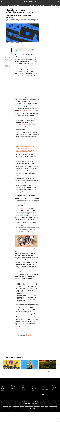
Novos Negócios (45, 389)
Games (2, 386)
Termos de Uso (37, 406)
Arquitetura (24, 385)
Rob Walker (17, 46)
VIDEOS (39, 5)
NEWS (30, 5)
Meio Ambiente (34, 388)
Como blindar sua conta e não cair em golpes (26, 148)
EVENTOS (44, 5)
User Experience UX (25, 391)
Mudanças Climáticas (34, 384)
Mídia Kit (46, 406)
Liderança (13, 388)
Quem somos (5, 406)
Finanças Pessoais (43, 387)
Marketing (23, 389)
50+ (12, 393)
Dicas (53, 389)
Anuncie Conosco (16, 406)
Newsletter (48, 1)
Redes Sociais (3, 393)
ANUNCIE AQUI (54, 1)
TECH (2, 5)
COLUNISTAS (34, 5)
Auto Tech (3, 388)
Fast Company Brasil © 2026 (30, 408)
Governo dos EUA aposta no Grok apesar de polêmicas (47, 371)
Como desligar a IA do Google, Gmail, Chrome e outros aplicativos (8, 59)
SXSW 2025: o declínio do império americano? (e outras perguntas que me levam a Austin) (27, 145)
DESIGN (18, 5)
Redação (22, 406)
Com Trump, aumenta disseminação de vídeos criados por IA (10, 372)
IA (4, 5)
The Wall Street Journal (25, 110)
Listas (53, 391)
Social (43, 1)
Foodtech (33, 393)
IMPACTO (14, 5)
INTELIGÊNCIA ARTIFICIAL (8, 369)
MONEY (8, 5)
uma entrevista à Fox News (23, 208)
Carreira (12, 390)
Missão (10, 406)
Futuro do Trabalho (13, 386)
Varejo (43, 392)
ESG (32, 386)
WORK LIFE (24, 5)
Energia (33, 390)
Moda (23, 387)
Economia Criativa (44, 384)
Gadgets (2, 390)
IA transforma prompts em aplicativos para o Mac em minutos (8, 63)
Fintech (43, 391)
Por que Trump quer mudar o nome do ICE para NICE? (28, 371)
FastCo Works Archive (53, 406)
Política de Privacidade (29, 406)
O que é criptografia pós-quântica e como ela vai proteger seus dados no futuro (26, 151)
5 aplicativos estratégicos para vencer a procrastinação (8, 66)
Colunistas (54, 387)
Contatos (42, 406)
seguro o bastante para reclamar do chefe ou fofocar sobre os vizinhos (26, 124)
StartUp (43, 394)
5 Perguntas (54, 385)
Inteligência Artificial (3, 384)
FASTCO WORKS (54, 5)
